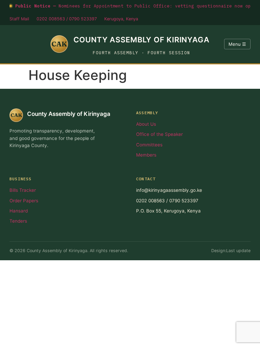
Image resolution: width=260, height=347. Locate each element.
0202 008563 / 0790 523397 (67, 18)
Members (146, 155)
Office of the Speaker (159, 134)
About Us (146, 124)
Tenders (18, 221)
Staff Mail (19, 18)
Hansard (18, 210)
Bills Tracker (22, 190)
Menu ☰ (237, 44)
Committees (149, 144)
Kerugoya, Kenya (121, 18)
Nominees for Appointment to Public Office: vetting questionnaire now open (135, 5)
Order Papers (23, 200)
